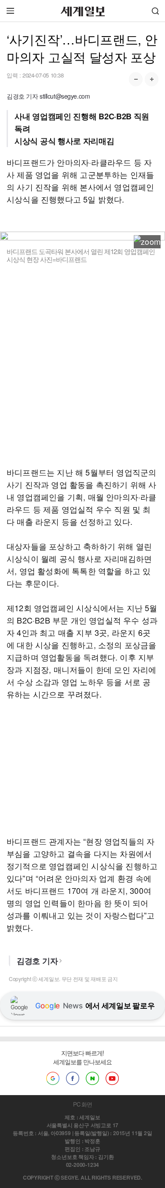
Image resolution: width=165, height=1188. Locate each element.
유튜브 (112, 1078)
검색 (155, 11)
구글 (52, 1078)
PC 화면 (82, 1104)
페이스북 (72, 1078)
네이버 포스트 (92, 1078)
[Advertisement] (82, 371)
